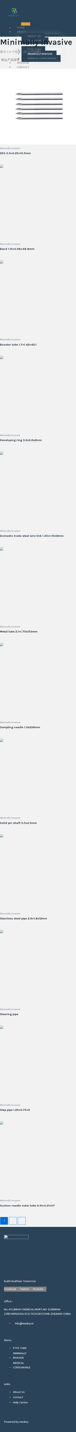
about (21, 31)
